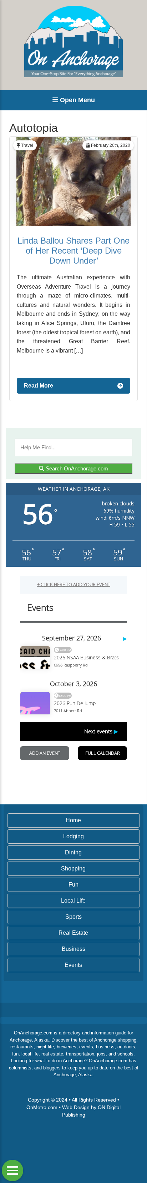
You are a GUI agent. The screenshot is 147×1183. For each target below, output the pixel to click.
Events (73, 965)
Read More (38, 386)
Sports (73, 917)
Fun (73, 885)
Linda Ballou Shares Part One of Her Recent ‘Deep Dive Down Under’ (73, 250)
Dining (73, 852)
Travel (27, 145)
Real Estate (73, 933)
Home (73, 820)
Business (73, 949)
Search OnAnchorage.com (76, 468)
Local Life (73, 901)
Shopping (73, 868)
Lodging (73, 836)
